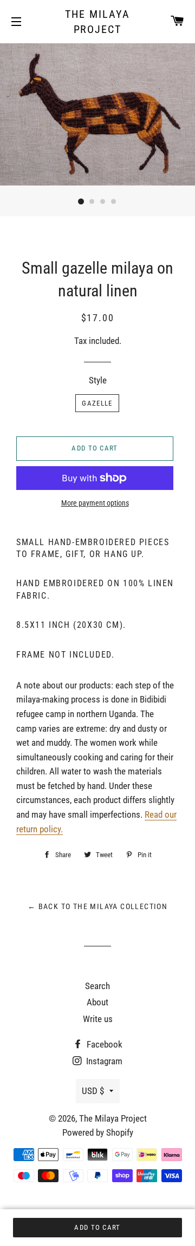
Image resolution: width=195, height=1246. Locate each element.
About (97, 1002)
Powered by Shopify (97, 1132)
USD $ (93, 1090)
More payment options (95, 503)
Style (98, 380)
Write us (98, 1018)
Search (97, 985)
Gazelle (97, 403)
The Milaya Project (97, 22)
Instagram (103, 1061)
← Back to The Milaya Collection (97, 906)
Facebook (103, 1044)
